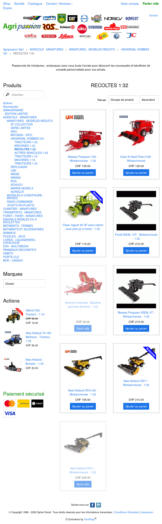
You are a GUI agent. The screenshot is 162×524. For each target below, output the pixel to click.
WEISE (15, 174)
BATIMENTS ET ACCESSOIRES (23, 229)
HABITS (8, 253)
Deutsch (153, 15)
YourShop (89, 519)
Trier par (101, 99)
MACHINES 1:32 (24, 145)
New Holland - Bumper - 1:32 (35, 361)
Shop (6, 3)
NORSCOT (17, 191)
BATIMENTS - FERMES (18, 225)
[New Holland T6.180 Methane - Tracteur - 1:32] (13, 341)
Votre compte (130, 3)
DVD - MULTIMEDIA (15, 246)
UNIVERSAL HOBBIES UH (27, 138)
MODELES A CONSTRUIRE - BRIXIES (25, 196)
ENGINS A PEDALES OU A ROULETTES (20, 220)
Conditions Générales (127, 512)
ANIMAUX (9, 232)
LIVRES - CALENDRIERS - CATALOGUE (20, 241)
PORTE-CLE (11, 256)
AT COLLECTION (22, 124)
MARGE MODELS (22, 188)
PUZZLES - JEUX (14, 236)
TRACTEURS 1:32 (26, 142)
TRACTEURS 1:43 (26, 163)
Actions (7, 103)
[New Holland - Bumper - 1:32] (13, 368)
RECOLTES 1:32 (25, 149)
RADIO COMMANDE (20, 201)
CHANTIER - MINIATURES (20, 208)
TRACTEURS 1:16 (26, 156)
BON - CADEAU (13, 260)
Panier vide (151, 3)
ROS (14, 181)
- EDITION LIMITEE (15, 113)
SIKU (14, 131)
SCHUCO (17, 184)
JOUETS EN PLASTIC (21, 205)
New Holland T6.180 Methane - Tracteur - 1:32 (39, 337)
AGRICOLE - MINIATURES (46, 49)
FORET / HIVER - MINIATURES (23, 215)
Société (19, 3)
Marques (13, 273)
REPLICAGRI (19, 166)
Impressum (147, 512)
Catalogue (35, 3)
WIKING (16, 177)
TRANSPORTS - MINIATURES (22, 212)
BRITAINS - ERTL (22, 135)
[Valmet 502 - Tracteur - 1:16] (13, 316)
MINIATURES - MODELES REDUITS (92, 49)
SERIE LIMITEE (20, 127)
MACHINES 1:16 (24, 159)
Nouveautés (10, 106)
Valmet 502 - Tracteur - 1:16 (35, 312)
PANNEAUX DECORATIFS (19, 249)
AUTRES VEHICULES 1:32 (31, 152)
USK (13, 170)
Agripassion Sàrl (13, 49)
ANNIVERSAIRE (13, 110)
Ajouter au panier (83, 173)
